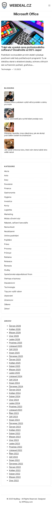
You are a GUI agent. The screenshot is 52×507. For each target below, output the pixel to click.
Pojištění (8, 240)
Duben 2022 (14, 474)
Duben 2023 (14, 433)
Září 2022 (13, 457)
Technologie (6, 69)
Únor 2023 (14, 440)
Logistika (8, 210)
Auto (6, 175)
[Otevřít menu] (49, 5)
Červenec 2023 (16, 423)
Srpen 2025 (14, 353)
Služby (7, 270)
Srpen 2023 (14, 420)
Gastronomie (9, 192)
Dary (6, 180)
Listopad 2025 (15, 346)
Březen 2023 (15, 437)
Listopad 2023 (15, 410)
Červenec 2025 (16, 356)
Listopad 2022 (15, 450)
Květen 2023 (15, 430)
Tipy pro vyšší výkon (13, 291)
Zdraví (7, 308)
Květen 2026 (15, 329)
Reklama (7, 257)
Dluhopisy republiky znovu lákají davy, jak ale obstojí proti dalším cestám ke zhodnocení (24, 134)
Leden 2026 (14, 339)
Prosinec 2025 (15, 343)
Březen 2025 (15, 369)
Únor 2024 (14, 400)
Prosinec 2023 (15, 406)
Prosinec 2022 (15, 447)
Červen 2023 (15, 427)
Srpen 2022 (14, 460)
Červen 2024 (15, 390)
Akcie (6, 171)
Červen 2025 (15, 359)
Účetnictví (8, 300)
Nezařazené (9, 231)
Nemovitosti (9, 227)
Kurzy (6, 205)
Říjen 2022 (14, 453)
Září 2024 (13, 380)
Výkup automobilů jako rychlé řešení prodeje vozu (23, 119)
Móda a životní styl (12, 218)
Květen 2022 (15, 470)
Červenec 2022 (16, 464)
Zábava (7, 304)
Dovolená (8, 184)
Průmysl (7, 253)
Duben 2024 (14, 396)
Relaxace (8, 261)
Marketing (8, 214)
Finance (7, 188)
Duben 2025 (14, 366)
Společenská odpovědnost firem (18, 274)
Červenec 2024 (16, 386)
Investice (8, 201)
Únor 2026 (14, 336)
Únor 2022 (14, 480)
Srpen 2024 (14, 383)
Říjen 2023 (14, 413)
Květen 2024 (15, 393)
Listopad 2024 (15, 376)
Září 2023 (13, 417)
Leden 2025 (14, 373)
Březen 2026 (15, 332)
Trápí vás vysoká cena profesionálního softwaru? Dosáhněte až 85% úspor (22, 48)
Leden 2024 (14, 403)
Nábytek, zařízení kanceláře (16, 223)
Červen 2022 (15, 467)
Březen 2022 (15, 477)
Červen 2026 (15, 326)
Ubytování (8, 296)
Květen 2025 (14, 363)
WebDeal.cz (20, 5)
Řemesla (8, 266)
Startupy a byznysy (12, 278)
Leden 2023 (14, 443)
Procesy (7, 248)
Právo (6, 244)
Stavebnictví (9, 283)
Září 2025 (13, 349)
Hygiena (7, 197)
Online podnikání (11, 235)
